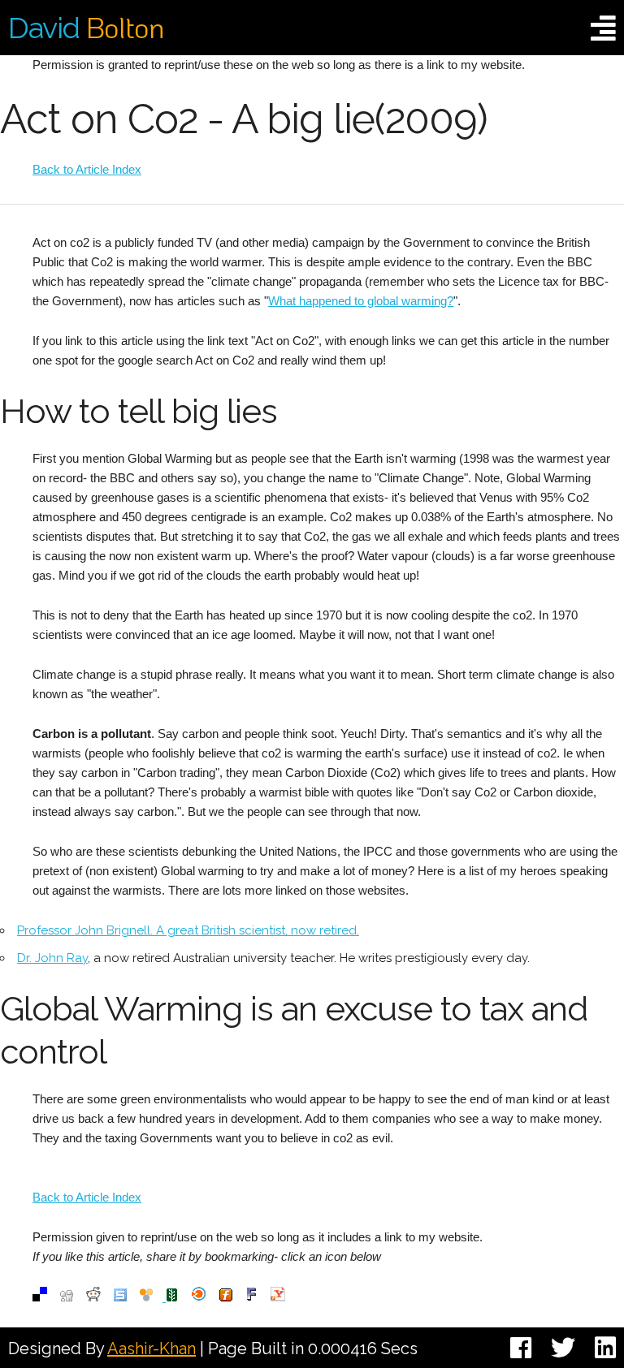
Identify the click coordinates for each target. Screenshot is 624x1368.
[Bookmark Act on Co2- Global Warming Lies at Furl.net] (225, 1297)
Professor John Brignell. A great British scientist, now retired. (188, 930)
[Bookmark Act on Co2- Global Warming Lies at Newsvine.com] (170, 1297)
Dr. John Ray (52, 958)
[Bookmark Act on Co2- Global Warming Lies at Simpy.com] (146, 1297)
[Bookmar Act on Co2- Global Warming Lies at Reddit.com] (93, 1297)
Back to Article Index (86, 169)
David (86, 28)
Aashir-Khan (151, 1348)
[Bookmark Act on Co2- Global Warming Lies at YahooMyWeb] (278, 1297)
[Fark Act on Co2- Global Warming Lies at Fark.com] (251, 1297)
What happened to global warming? (360, 301)
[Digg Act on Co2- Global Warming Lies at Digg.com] (66, 1297)
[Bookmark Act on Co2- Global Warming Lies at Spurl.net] (120, 1297)
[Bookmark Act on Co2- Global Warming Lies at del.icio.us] (39, 1297)
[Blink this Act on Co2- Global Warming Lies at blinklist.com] (199, 1297)
